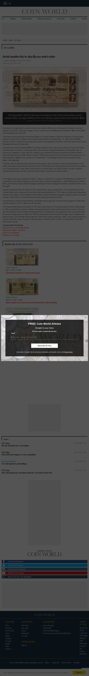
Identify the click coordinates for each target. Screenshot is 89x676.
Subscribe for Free (44, 345)
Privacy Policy (68, 352)
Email (13, 333)
